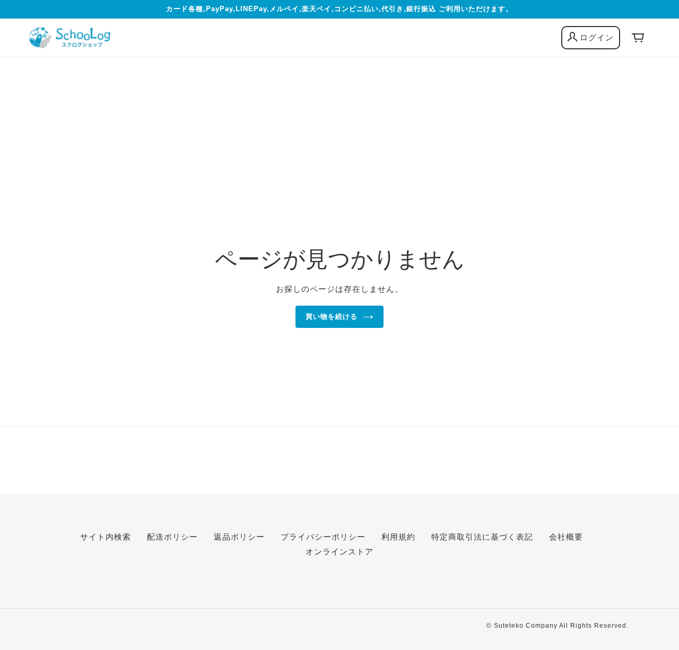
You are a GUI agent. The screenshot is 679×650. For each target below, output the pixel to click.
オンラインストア (339, 551)
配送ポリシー (172, 536)
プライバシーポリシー (323, 536)
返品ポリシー (239, 536)
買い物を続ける (332, 316)
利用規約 (398, 536)
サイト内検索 (105, 536)
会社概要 (566, 536)
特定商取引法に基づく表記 (482, 536)
